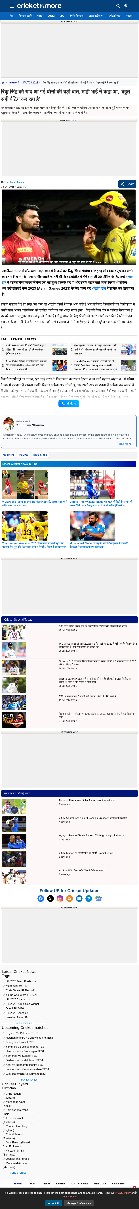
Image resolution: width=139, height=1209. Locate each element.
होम (11, 15)
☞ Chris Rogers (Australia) (12, 1094)
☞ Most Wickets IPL (15, 985)
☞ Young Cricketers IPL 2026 (20, 994)
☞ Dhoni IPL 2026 (13, 1008)
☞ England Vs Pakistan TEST (20, 1033)
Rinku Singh (40, 454)
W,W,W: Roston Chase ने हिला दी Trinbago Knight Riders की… (93, 835)
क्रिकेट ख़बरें (25, 15)
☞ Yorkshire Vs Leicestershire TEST (24, 1046)
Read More (69, 403)
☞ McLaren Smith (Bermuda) (13, 1151)
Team (46, 1183)
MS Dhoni (8, 454)
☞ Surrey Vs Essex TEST (18, 1042)
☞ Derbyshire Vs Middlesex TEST (23, 1060)
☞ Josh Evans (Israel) (16, 1158)
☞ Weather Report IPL (16, 1017)
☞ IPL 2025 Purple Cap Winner (21, 1003)
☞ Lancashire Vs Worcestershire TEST (26, 1069)
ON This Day (80, 1183)
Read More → (126, 443)
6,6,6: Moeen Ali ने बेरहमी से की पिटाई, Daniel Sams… (87, 852)
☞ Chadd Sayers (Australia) (13, 1135)
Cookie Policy (69, 1196)
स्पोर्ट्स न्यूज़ (115, 15)
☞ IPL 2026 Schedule (15, 1012)
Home (18, 1183)
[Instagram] (60, 898)
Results (100, 1183)
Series (61, 1183)
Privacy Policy (123, 1192)
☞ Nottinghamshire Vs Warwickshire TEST (28, 1037)
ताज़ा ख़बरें (14, 82)
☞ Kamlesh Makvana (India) (15, 1110)
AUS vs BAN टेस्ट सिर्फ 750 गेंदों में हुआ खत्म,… (82, 870)
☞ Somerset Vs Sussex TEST (21, 1055)
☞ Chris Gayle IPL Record (18, 990)
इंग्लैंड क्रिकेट (76, 15)
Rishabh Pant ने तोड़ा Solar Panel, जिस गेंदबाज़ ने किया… (88, 800)
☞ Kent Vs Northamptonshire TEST (24, 1064)
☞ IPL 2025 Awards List (17, 999)
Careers (118, 1183)
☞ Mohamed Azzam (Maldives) (15, 1164)
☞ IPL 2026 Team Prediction (19, 981)
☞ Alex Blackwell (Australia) (13, 1119)
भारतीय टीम (99, 288)
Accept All (53, 1203)
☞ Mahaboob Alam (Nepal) (14, 1102)
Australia (56, 15)
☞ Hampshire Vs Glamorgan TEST (23, 1051)
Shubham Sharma (14, 182)
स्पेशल (129, 15)
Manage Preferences (79, 1203)
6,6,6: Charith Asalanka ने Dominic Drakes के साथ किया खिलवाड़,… (94, 817)
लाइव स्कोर (96, 15)
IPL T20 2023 (30, 82)
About (32, 1183)
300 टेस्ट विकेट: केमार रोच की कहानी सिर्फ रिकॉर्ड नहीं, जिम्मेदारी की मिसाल (93, 626)
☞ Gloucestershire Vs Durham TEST (25, 1073)
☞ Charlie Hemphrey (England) (15, 1127)
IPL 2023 (23, 454)
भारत (39, 15)
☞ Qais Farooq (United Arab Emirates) (16, 1143)
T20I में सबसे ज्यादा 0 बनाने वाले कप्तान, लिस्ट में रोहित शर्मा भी (87, 696)
